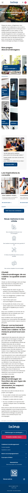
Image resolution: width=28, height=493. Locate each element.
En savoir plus (6, 203)
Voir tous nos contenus (13, 210)
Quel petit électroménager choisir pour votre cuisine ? (11, 65)
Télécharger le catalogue (13, 432)
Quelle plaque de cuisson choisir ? (5, 89)
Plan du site (14, 487)
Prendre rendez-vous (13, 437)
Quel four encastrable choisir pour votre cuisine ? (14, 92)
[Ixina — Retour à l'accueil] (14, 2)
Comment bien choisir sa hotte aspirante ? (14, 118)
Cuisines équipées (5, 447)
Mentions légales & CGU (13, 486)
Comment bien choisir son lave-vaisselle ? (5, 115)
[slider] (14, 77)
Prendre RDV (10, 164)
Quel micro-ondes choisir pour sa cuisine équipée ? (23, 89)
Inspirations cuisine (5, 449)
